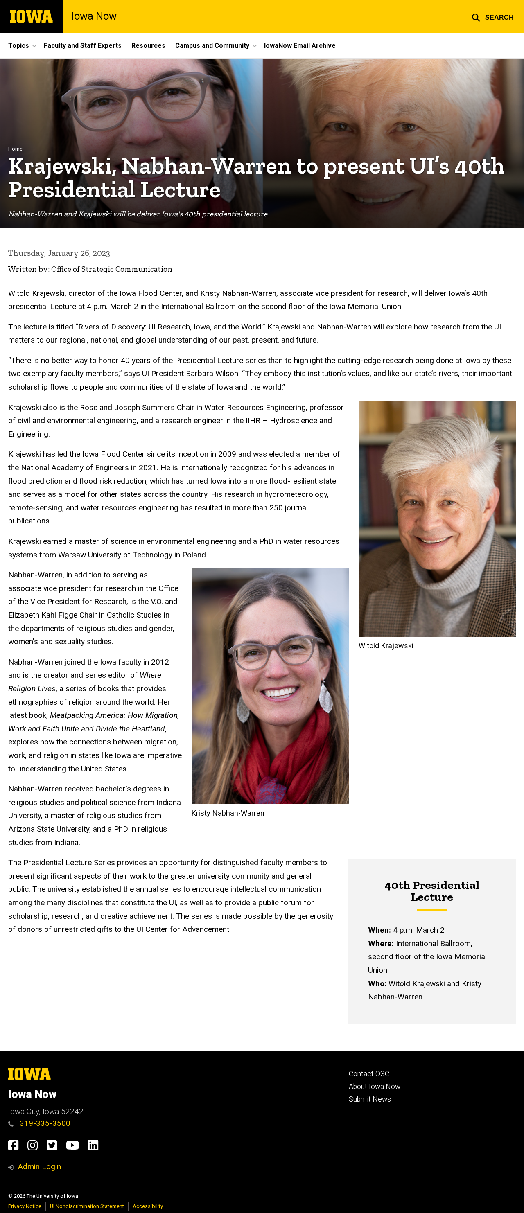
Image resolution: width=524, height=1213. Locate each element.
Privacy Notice (24, 1206)
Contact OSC (369, 1074)
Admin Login (39, 1166)
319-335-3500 (44, 1123)
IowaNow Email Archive (300, 46)
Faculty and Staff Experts (83, 46)
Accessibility (148, 1206)
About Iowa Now (374, 1086)
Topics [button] (18, 46)
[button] (492, 16)
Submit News (370, 1099)
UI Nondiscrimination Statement (87, 1206)
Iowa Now (94, 16)
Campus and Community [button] (212, 46)
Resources (148, 46)
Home (15, 149)
